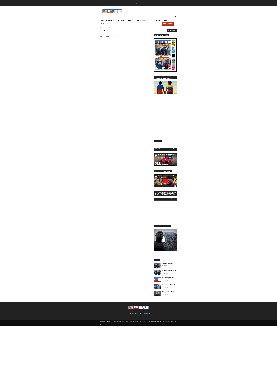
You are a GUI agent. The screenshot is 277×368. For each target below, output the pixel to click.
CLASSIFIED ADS (141, 3)
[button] (175, 17)
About (101, 5)
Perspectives (121, 20)
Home (102, 17)
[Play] (155, 186)
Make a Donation (168, 23)
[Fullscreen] (175, 186)
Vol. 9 (105, 27)
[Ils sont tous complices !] (157, 265)
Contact (170, 3)
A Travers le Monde (123, 17)
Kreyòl (166, 17)
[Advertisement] (151, 11)
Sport (130, 20)
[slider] (174, 199)
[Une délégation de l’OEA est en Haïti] (157, 272)
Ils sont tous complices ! (167, 263)
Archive (108, 3)
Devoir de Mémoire (149, 17)
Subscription (102, 3)
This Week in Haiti (140, 20)
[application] (165, 180)
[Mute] (173, 186)
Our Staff (165, 3)
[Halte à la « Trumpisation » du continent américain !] (157, 279)
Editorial (160, 17)
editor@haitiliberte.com (142, 314)
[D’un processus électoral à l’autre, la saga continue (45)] (157, 293)
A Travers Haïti (110, 17)
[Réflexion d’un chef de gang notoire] (157, 286)
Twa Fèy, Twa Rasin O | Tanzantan (157, 20)
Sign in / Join (102, 1)
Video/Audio (104, 23)
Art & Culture (136, 17)
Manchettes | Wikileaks (107, 20)
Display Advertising (133, 3)
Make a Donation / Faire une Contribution (155, 3)
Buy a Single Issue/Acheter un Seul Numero (120, 3)
